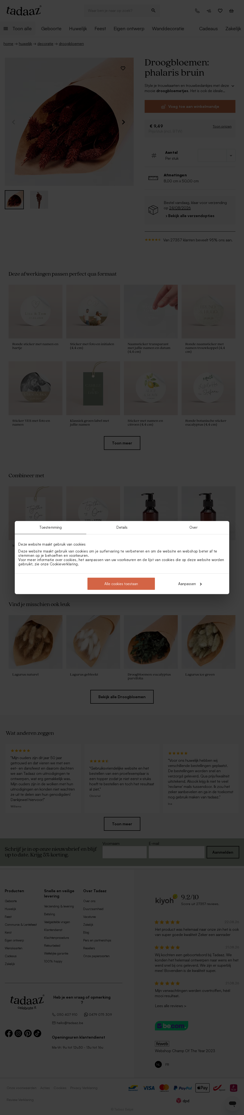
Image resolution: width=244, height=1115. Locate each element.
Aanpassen (187, 583)
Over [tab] (193, 527)
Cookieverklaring (64, 564)
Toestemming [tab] (50, 527)
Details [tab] (122, 527)
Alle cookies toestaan (121, 583)
